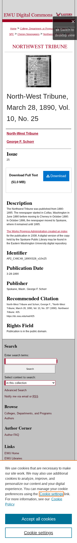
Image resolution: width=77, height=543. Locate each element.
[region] (38, 501)
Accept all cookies (39, 519)
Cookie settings (51, 494)
